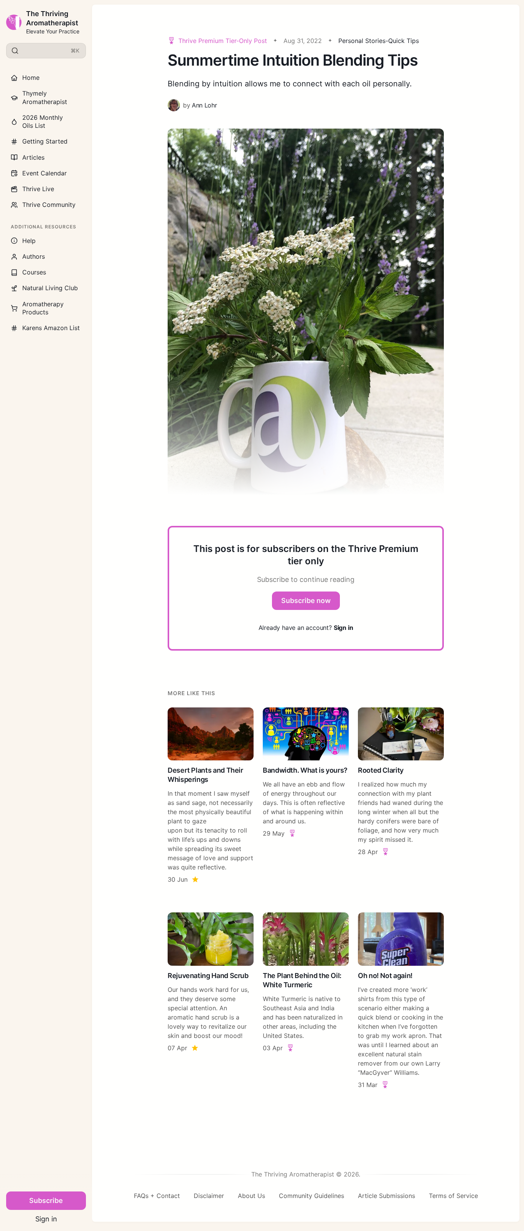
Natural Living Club (50, 288)
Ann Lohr (204, 105)
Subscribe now (306, 600)
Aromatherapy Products (43, 308)
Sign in (46, 1219)
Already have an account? (306, 627)
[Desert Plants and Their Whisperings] (211, 796)
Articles (33, 157)
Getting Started (45, 141)
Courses (34, 272)
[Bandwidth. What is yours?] (306, 796)
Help (29, 241)
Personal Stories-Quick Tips (378, 41)
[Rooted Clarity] (401, 796)
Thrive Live (38, 189)
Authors (33, 256)
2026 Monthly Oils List (42, 121)
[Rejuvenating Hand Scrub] (211, 1001)
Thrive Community (49, 204)
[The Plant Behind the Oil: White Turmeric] (306, 1001)
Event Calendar (44, 173)
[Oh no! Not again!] (401, 1001)
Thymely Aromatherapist (44, 97)
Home (31, 77)
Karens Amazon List (51, 328)
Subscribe (46, 1200)
